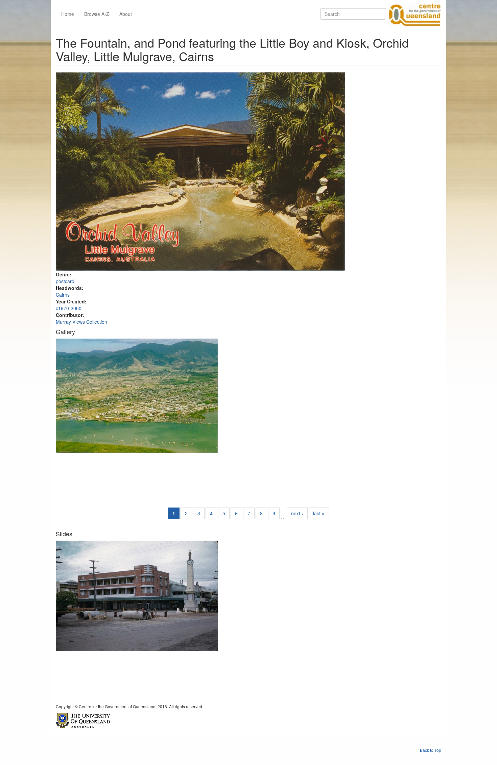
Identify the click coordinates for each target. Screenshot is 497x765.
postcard (65, 281)
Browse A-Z (96, 13)
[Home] (413, 13)
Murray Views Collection (81, 321)
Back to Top (430, 750)
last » (319, 513)
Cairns (63, 294)
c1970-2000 (68, 308)
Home (67, 13)
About (125, 13)
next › (297, 513)
